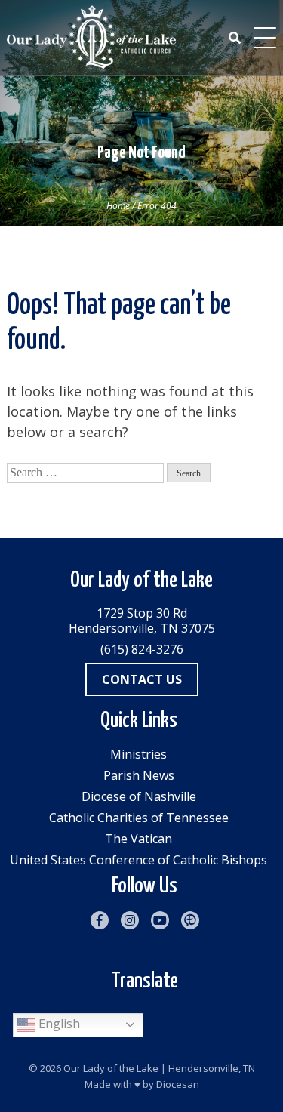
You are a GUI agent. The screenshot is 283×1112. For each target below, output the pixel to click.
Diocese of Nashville (139, 796)
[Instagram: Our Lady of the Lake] (130, 920)
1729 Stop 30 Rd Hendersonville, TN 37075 (142, 620)
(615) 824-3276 (141, 649)
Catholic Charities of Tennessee (139, 817)
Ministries (138, 754)
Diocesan (177, 1084)
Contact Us (142, 679)
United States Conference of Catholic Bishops (138, 859)
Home (118, 205)
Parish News (138, 775)
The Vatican (138, 838)
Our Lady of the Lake (110, 1068)
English (57, 1023)
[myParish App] (190, 920)
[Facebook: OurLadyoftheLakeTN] (100, 920)
